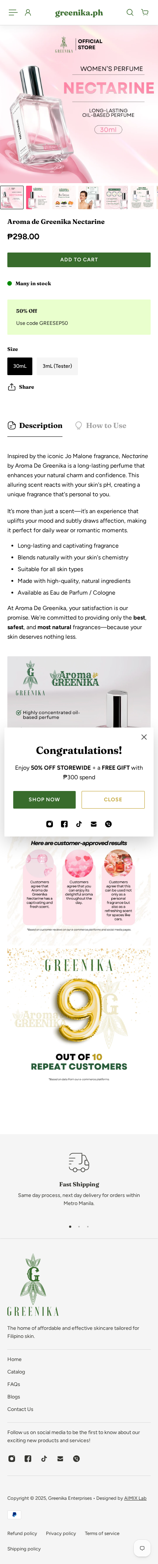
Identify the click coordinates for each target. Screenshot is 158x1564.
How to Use (106, 425)
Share (26, 387)
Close (113, 799)
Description (40, 425)
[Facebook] (64, 824)
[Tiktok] (79, 824)
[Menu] (13, 12)
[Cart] (144, 12)
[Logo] (33, 1285)
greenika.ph (79, 12)
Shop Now (44, 799)
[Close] (144, 737)
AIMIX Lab (135, 1498)
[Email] (93, 824)
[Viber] (108, 824)
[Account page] (28, 12)
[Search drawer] (130, 12)
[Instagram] (49, 824)
